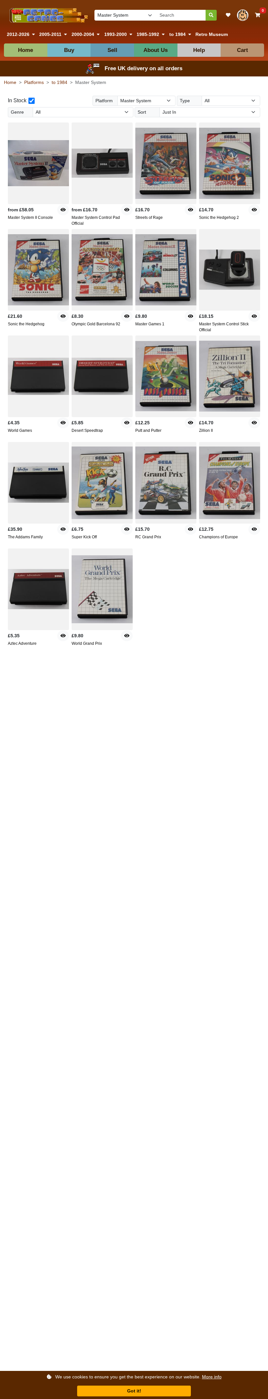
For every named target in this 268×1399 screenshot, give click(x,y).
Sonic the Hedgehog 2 (219, 217)
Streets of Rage (149, 217)
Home (25, 50)
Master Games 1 (149, 324)
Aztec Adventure (22, 643)
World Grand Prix (87, 643)
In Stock (17, 100)
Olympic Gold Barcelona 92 (96, 324)
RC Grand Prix (148, 537)
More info (212, 1376)
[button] (21, 34)
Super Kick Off (84, 537)
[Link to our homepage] (47, 15)
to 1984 (59, 82)
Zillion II (206, 430)
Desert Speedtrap (87, 430)
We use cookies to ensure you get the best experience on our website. (138, 1376)
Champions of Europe (218, 537)
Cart (242, 50)
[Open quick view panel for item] (63, 209)
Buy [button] (69, 50)
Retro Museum (211, 34)
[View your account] (242, 15)
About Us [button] (155, 50)
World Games (20, 430)
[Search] (211, 15)
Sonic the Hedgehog (26, 324)
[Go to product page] (38, 163)
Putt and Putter (148, 430)
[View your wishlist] (228, 15)
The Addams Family (25, 537)
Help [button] (199, 50)
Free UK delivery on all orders (143, 68)
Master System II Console (30, 217)
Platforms (34, 82)
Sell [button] (112, 50)
